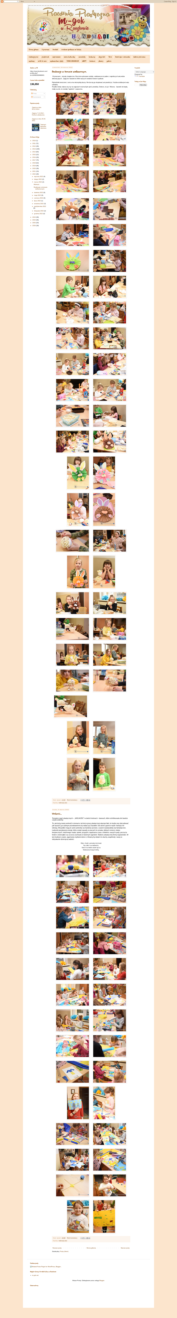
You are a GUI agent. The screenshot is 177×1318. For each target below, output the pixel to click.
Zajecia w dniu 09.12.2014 (36, 108)
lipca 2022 (37, 201)
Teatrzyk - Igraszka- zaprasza (43, 126)
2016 (34, 157)
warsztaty (82, 57)
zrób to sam (42, 61)
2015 (34, 154)
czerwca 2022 (39, 198)
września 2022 (39, 203)
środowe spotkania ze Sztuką (71, 49)
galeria (109, 61)
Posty (35, 93)
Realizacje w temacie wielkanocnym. (69, 71)
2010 (34, 140)
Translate (142, 76)
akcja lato (102, 57)
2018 (34, 163)
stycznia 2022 (38, 176)
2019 (34, 165)
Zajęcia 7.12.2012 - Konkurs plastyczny (38, 114)
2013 (34, 149)
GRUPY (84, 61)
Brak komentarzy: (72, 800)
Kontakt (55, 49)
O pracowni (45, 49)
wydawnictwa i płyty (56, 61)
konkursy (92, 57)
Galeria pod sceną (139, 57)
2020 (34, 168)
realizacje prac (33, 57)
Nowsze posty (57, 1248)
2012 (34, 146)
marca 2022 (38, 182)
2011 (34, 143)
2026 (34, 225)
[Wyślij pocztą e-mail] (82, 800)
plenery (101, 61)
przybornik (45, 57)
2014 (34, 152)
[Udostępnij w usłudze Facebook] (87, 800)
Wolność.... (57, 813)
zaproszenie (56, 57)
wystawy (32, 61)
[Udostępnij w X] (85, 800)
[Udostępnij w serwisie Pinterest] (89, 800)
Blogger (101, 1280)
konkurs (92, 61)
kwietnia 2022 (38, 192)
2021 (34, 171)
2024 (34, 220)
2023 (34, 217)
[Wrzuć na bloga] (83, 800)
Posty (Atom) (64, 1251)
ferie (110, 57)
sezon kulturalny (69, 57)
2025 (34, 222)
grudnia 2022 (38, 213)
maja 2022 (37, 195)
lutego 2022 (38, 179)
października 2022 (40, 206)
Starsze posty (125, 1248)
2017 (34, 160)
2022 (34, 174)
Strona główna (33, 49)
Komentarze (37, 97)
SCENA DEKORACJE (73, 61)
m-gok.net (35, 1275)
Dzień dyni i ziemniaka (122, 57)
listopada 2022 (39, 211)
